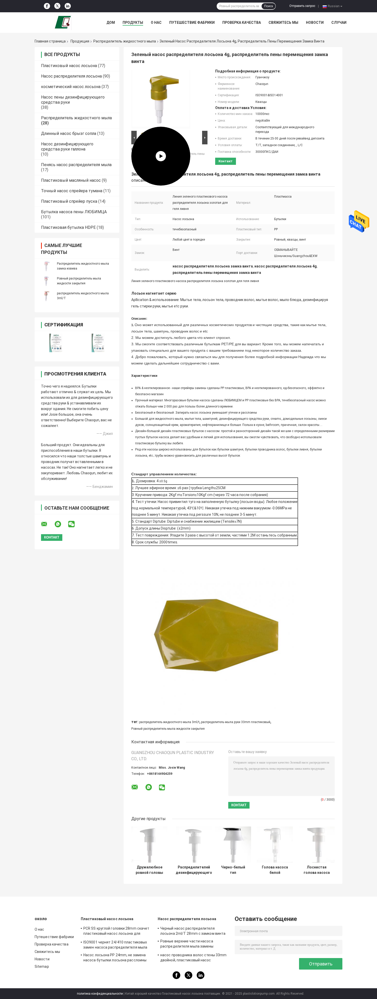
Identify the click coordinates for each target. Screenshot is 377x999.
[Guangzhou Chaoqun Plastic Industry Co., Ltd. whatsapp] (61, 524)
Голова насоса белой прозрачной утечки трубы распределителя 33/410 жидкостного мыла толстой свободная (275, 870)
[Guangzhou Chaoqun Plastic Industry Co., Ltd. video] (160, 99)
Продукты (133, 22)
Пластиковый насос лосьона (69, 65)
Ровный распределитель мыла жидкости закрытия (168, 729)
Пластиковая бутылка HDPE (68, 227)
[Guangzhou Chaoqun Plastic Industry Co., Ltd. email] (47, 524)
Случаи (338, 22)
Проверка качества (241, 22)
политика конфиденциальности (100, 993)
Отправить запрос (302, 6)
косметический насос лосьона (71, 86)
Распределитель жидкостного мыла (124, 41)
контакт (226, 161)
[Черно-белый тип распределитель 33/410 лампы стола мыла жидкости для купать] (233, 844)
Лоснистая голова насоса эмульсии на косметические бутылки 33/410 (317, 870)
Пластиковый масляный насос (71, 180)
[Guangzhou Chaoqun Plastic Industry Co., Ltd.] (63, 22)
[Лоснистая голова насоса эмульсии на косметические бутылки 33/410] (317, 844)
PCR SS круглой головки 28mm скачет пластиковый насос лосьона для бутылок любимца (116, 931)
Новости (315, 22)
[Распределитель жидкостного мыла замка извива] (46, 266)
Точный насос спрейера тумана (71, 190)
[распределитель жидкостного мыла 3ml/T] (46, 295)
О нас (156, 22)
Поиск (268, 6)
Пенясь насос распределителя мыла (76, 164)
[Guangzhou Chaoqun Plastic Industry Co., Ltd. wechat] (74, 524)
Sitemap (42, 966)
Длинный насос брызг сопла (68, 133)
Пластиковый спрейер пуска (69, 201)
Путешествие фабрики (192, 22)
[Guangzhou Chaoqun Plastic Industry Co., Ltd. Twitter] (57, 6)
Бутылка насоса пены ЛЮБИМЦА (74, 211)
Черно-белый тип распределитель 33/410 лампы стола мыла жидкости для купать (233, 870)
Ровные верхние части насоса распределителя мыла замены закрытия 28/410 (187, 944)
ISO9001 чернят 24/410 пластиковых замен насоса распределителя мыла (115, 944)
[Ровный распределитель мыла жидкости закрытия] (46, 281)
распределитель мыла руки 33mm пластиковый (235, 722)
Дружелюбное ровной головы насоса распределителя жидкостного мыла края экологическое (149, 870)
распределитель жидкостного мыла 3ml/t (169, 722)
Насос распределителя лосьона (71, 76)
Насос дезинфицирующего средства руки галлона (67, 147)
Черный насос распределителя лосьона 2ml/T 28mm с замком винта (192, 931)
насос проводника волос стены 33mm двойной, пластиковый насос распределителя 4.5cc (193, 958)
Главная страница (50, 41)
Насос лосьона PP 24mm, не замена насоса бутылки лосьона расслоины (114, 957)
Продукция (80, 41)
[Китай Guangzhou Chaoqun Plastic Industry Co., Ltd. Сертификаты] (56, 343)
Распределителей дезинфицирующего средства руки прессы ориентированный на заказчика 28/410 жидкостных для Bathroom (194, 870)
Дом (110, 22)
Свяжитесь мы (283, 22)
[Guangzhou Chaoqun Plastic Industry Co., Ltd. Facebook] (47, 6)
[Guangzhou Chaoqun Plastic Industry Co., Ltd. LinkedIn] (67, 6)
